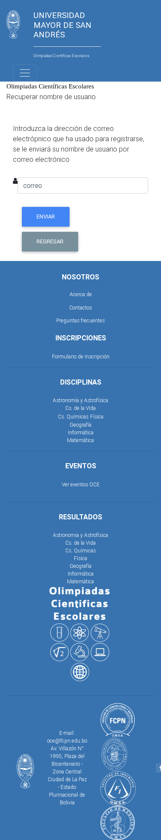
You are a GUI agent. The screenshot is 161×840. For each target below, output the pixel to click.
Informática (81, 432)
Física (96, 416)
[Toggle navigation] (25, 73)
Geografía (80, 425)
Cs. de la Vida (80, 408)
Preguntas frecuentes (80, 320)
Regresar (50, 241)
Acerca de (81, 294)
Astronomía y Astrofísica (80, 400)
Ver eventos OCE (81, 484)
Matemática (80, 440)
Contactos (80, 307)
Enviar (45, 216)
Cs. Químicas (73, 416)
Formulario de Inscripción (80, 356)
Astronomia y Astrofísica (80, 535)
